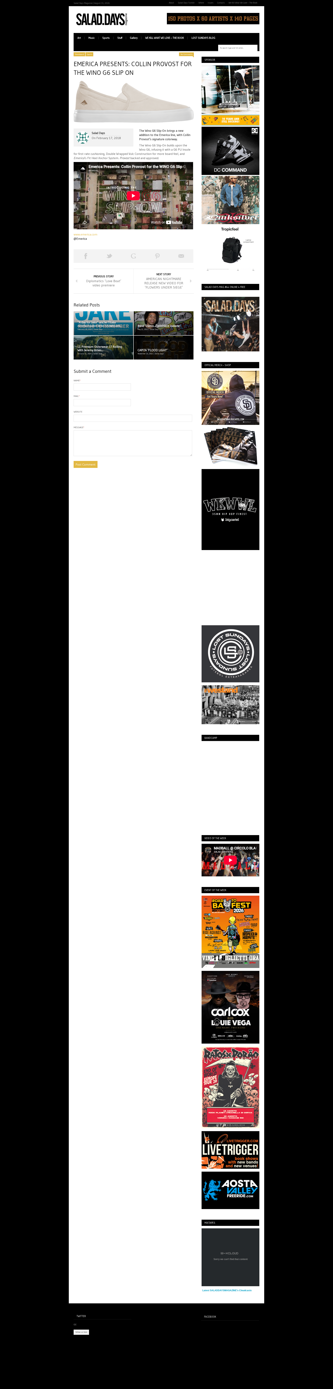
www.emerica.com (85, 234)
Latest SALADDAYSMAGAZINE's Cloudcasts (227, 1290)
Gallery (134, 37)
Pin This (157, 256)
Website (78, 411)
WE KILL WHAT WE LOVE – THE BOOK (164, 37)
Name (77, 380)
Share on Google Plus (133, 256)
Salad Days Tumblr (186, 2)
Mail (77, 396)
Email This (181, 256)
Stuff (119, 37)
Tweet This (109, 256)
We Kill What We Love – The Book (243, 2)
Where (201, 2)
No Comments (186, 54)
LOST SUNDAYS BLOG (203, 37)
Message (79, 427)
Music (91, 37)
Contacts (221, 2)
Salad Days (98, 133)
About (171, 2)
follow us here (81, 1332)
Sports (106, 37)
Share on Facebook (86, 256)
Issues (210, 2)
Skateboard (79, 54)
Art (79, 37)
